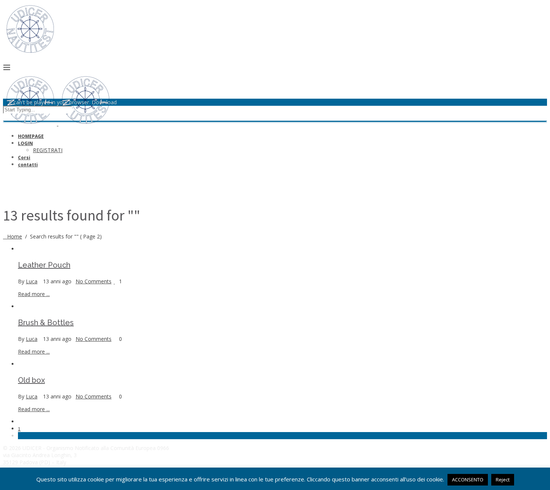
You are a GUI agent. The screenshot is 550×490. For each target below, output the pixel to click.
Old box (31, 380)
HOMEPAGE (31, 136)
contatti (28, 164)
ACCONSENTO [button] (467, 479)
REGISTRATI (47, 150)
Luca (31, 281)
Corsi (24, 157)
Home (14, 236)
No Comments (93, 281)
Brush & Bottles (46, 322)
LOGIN (25, 143)
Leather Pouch (44, 265)
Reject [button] (503, 479)
